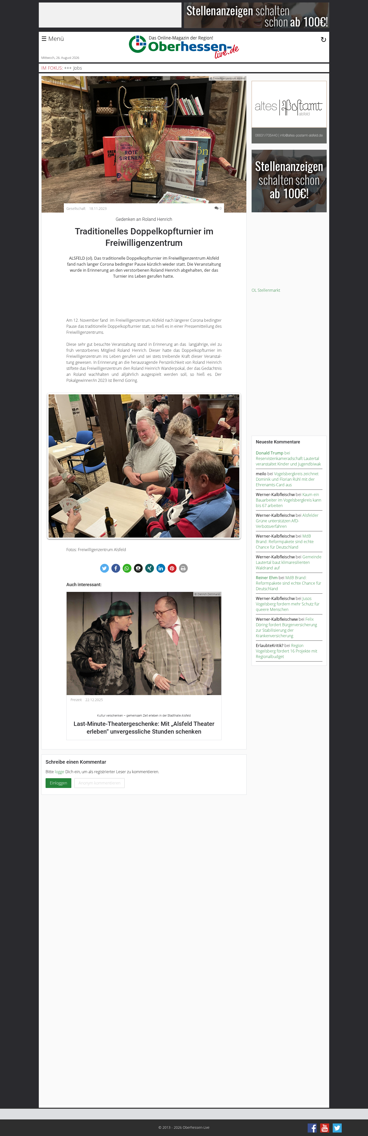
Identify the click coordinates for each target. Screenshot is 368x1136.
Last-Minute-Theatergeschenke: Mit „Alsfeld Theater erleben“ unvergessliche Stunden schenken (144, 724)
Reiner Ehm (267, 577)
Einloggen (58, 783)
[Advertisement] (289, 250)
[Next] (231, 465)
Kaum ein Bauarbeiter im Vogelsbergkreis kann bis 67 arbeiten (288, 500)
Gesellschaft (76, 208)
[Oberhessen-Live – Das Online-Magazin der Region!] (184, 47)
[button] (104, 568)
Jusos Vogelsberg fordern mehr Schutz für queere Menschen (287, 604)
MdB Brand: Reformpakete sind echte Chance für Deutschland (285, 541)
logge (59, 771)
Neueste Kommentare (278, 441)
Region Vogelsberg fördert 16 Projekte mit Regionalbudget (286, 651)
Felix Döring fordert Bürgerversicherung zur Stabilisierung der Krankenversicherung (286, 627)
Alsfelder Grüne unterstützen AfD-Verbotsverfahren (287, 521)
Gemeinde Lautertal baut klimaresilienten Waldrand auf (288, 562)
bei (273, 453)
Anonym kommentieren (99, 783)
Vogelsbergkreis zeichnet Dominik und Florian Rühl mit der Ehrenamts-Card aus (287, 479)
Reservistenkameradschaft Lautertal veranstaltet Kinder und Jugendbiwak (288, 461)
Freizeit (76, 700)
